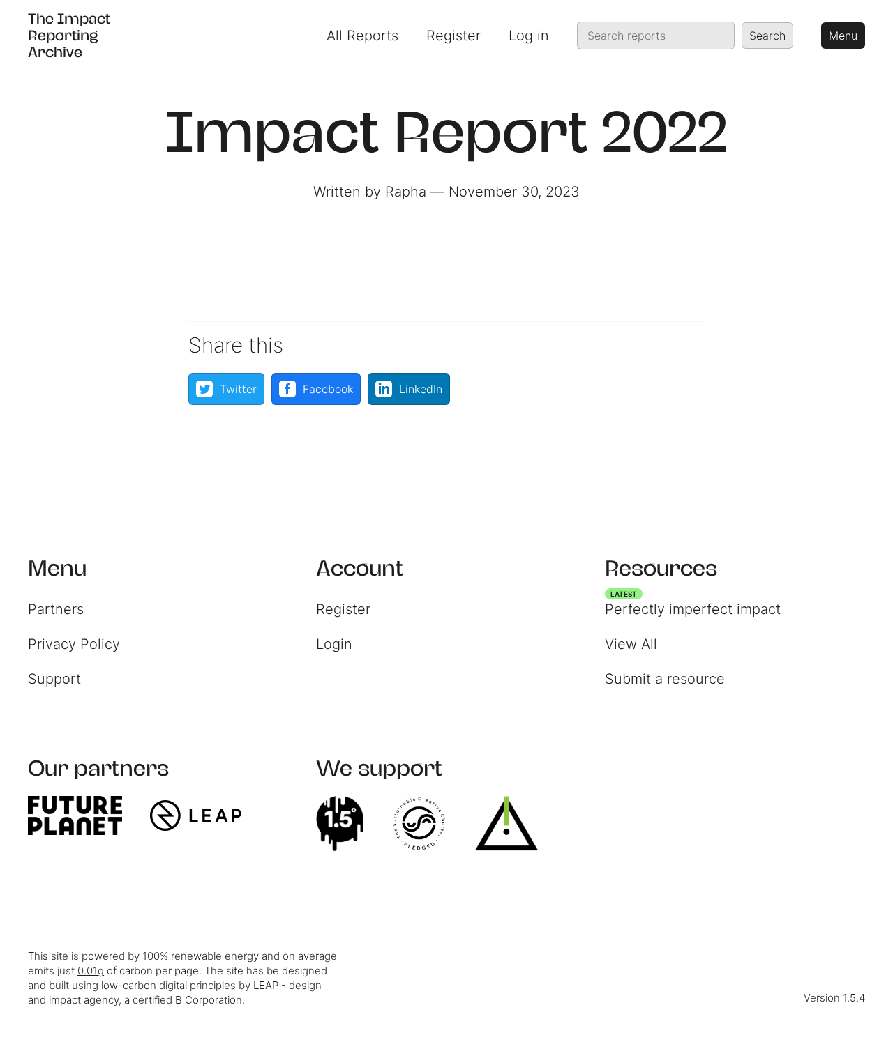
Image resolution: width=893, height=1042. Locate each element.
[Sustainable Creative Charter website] (425, 824)
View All (631, 644)
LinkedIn (420, 389)
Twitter (238, 389)
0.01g (90, 970)
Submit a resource (665, 679)
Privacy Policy (74, 644)
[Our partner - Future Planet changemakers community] (82, 816)
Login (334, 644)
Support (54, 679)
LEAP (265, 985)
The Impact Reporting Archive (69, 35)
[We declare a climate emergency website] (346, 824)
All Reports (362, 36)
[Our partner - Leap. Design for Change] (202, 815)
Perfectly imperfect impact (693, 606)
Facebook (328, 389)
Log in (529, 36)
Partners (56, 609)
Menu (843, 36)
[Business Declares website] (513, 824)
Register (453, 36)
